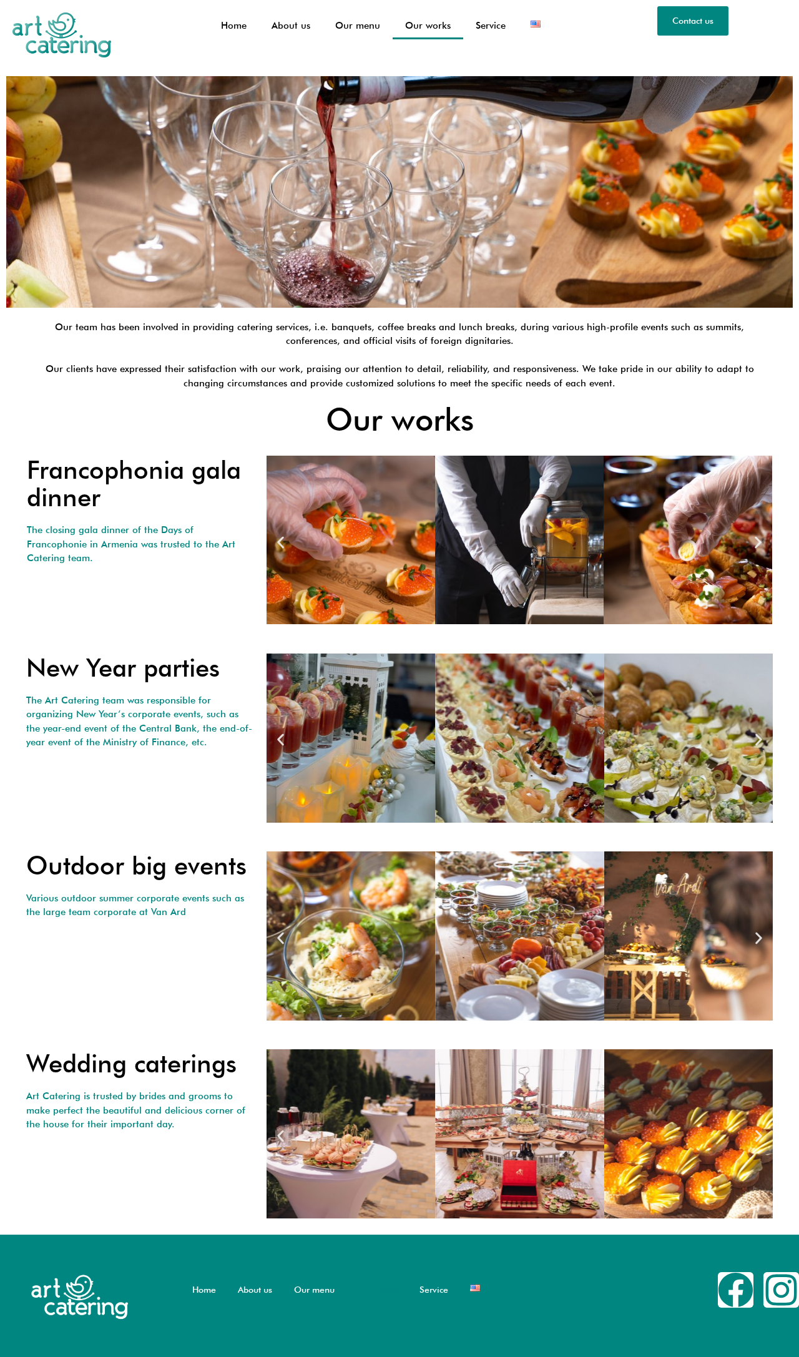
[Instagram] (781, 1290)
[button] (280, 542)
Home (234, 25)
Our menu (357, 25)
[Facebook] (735, 1290)
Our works (428, 25)
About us (291, 25)
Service (491, 25)
